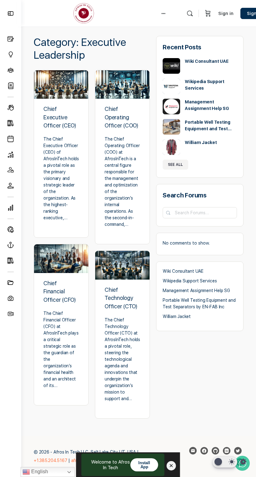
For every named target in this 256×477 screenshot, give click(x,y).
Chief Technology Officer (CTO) (121, 298)
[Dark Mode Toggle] (224, 462)
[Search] (190, 13)
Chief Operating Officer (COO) (121, 117)
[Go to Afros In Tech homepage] (84, 12)
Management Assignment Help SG (196, 290)
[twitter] (238, 451)
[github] (215, 451)
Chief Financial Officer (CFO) (59, 291)
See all (175, 164)
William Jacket (201, 142)
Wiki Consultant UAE (206, 61)
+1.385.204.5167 (50, 460)
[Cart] (208, 13)
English (39, 471)
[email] (193, 451)
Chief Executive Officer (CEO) (59, 117)
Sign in (226, 13)
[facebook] (204, 451)
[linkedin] (226, 451)
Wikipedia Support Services (190, 280)
